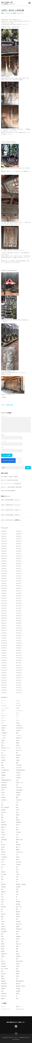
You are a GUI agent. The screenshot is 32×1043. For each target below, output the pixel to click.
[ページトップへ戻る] (16, 1034)
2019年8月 (3, 633)
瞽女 (2, 879)
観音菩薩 (18, 956)
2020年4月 (18, 623)
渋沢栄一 (3, 859)
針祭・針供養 (4, 968)
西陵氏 (2, 956)
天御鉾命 (3, 772)
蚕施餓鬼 (18, 936)
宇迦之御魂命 (19, 790)
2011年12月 (19, 690)
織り (2, 909)
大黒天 (2, 767)
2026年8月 (3, 531)
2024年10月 (4, 558)
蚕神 (2, 941)
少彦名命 (18, 795)
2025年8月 (3, 546)
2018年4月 (18, 650)
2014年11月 (4, 685)
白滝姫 (17, 874)
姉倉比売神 (4, 787)
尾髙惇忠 (3, 797)
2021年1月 (18, 613)
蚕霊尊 (2, 949)
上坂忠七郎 (4, 725)
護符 (17, 959)
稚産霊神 (3, 891)
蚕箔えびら (18, 944)
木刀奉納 (18, 832)
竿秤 (2, 896)
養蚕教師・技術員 (20, 986)
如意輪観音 (4, 785)
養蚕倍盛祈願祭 (20, 981)
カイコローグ (7, 2)
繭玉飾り (18, 914)
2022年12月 (4, 586)
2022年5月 (18, 593)
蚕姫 (2, 934)
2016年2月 (3, 677)
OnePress (21, 1037)
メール (3, 441)
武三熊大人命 (19, 852)
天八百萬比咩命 (5, 770)
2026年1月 (18, 538)
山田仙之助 (18, 800)
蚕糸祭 (2, 946)
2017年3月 (3, 665)
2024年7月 (18, 561)
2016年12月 (19, 668)
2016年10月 (19, 670)
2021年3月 (18, 610)
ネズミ (2, 718)
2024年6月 (3, 563)
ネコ (17, 715)
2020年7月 (3, 620)
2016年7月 (3, 672)
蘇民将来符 (18, 929)
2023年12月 (4, 571)
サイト (3, 447)
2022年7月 (18, 590)
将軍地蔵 (18, 792)
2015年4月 (3, 682)
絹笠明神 (18, 904)
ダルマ (17, 713)
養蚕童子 (3, 988)
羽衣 (17, 919)
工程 (17, 802)
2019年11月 (4, 630)
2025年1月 (18, 553)
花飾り (2, 924)
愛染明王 (3, 822)
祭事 (2, 889)
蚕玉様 (11, 405)
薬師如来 (3, 929)
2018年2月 (18, 653)
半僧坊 (2, 757)
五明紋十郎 (18, 738)
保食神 (17, 740)
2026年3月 (18, 536)
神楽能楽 (3, 887)
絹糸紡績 (3, 906)
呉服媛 (17, 760)
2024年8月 (3, 561)
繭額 (8, 405)
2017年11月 (4, 658)
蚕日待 (2, 939)
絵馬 (2, 904)
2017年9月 (3, 660)
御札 (2, 820)
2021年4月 (3, 610)
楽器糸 (2, 847)
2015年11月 (19, 677)
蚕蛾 (17, 946)
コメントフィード (5, 1009)
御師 (2, 817)
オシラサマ (4, 705)
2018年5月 (3, 650)
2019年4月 (3, 638)
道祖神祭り (4, 966)
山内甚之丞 (4, 800)
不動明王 (3, 728)
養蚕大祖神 (4, 983)
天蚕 (17, 780)
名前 (3, 435)
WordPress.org (19, 1009)
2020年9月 (18, 618)
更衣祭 (2, 832)
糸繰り (2, 899)
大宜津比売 (18, 765)
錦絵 (2, 971)
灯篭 (2, 862)
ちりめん (3, 715)
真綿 (17, 877)
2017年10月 (19, 658)
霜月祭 (17, 976)
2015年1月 (18, 682)
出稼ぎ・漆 (18, 750)
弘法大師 (3, 812)
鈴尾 (17, 968)
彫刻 (17, 812)
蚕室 (17, 934)
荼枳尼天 (3, 926)
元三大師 (18, 748)
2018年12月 (4, 643)
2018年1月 (3, 655)
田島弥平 (3, 872)
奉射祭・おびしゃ (20, 782)
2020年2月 (18, 625)
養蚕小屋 (18, 983)
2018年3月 (3, 653)
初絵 (17, 752)
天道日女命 (4, 782)
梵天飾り (3, 844)
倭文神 (17, 745)
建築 (17, 807)
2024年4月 (3, 566)
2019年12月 (19, 628)
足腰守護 (3, 963)
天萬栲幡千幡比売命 (6, 780)
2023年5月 (18, 578)
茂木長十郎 (18, 924)
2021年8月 (3, 605)
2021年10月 (4, 603)
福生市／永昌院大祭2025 (7, 505)
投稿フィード (19, 1006)
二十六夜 (3, 738)
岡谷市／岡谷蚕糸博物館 (7, 500)
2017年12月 (19, 655)
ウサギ (17, 700)
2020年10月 (4, 618)
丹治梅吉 (18, 730)
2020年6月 (18, 620)
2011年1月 (3, 692)
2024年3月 (18, 566)
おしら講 (18, 705)
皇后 (2, 877)
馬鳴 (2, 991)
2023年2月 (3, 583)
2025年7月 (18, 546)
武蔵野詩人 (17, 520)
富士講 (2, 792)
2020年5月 (3, 623)
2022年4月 (3, 595)
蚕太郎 (17, 931)
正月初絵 (3, 852)
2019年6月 (3, 635)
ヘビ (17, 718)
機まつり (18, 847)
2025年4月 (3, 551)
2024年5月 (18, 563)
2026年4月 (3, 536)
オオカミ (18, 703)
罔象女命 (18, 916)
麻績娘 (2, 998)
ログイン (3, 1006)
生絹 (17, 869)
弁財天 (17, 810)
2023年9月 (18, 573)
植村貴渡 (18, 844)
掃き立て (18, 824)
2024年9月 (18, 558)
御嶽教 (17, 815)
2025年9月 (18, 543)
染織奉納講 (4, 839)
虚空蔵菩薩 (4, 931)
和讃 (2, 762)
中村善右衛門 (19, 728)
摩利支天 (3, 827)
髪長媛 (17, 993)
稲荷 (2, 894)
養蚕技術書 (4, 986)
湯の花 (17, 859)
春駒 (17, 829)
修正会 (2, 743)
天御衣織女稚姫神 (20, 770)
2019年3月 (18, 638)
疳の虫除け (4, 874)
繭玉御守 (3, 914)
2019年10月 (19, 630)
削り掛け (3, 755)
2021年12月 (4, 600)
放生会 (2, 829)
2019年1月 (18, 640)
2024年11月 (19, 556)
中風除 (2, 730)
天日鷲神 (18, 772)
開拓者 (17, 973)
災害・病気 (18, 862)
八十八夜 (3, 750)
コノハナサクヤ (5, 708)
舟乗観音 (18, 921)
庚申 (17, 805)
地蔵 (2, 765)
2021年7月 (18, 605)
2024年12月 (4, 556)
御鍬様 (17, 820)
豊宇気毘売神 (19, 961)
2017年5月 (3, 663)
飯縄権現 (3, 981)
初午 (2, 752)
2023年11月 (19, 571)
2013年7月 (18, 687)
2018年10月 (4, 645)
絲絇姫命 (18, 901)
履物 (17, 797)
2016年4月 (3, 675)
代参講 (2, 740)
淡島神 (17, 857)
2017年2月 (18, 665)
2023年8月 (3, 576)
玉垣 (17, 867)
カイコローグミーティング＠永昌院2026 (11, 483)
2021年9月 (18, 603)
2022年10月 (4, 588)
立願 (17, 894)
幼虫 (2, 805)
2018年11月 (19, 643)
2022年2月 (3, 598)
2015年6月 (3, 680)
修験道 (17, 743)
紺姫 (2, 901)
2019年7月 (18, 633)
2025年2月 (3, 553)
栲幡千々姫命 (19, 839)
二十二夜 (18, 735)
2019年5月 (18, 635)
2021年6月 (3, 608)
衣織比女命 (4, 954)
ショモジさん (19, 710)
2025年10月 (4, 543)
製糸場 (17, 954)
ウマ (2, 703)
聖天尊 (2, 921)
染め (17, 837)
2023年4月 (3, 581)
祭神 (17, 889)
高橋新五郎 (4, 993)
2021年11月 (19, 600)
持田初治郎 (4, 824)
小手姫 (2, 795)
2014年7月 (18, 685)
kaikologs (20, 13)
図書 (17, 762)
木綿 (17, 834)
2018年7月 (3, 648)
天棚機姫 (3, 775)
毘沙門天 (3, 854)
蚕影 (2, 936)
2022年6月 (3, 593)
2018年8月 (18, 645)
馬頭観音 (18, 988)
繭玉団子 (18, 911)
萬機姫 (17, 926)
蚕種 (17, 941)
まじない (3, 720)
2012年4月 (3, 690)
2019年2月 (3, 640)
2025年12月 (4, 541)
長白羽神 (3, 973)
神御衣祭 (3, 884)
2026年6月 (3, 533)
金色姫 (17, 966)
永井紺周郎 (4, 857)
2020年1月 (3, 628)
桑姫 (17, 842)
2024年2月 (3, 568)
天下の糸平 (18, 767)
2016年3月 (18, 675)
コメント (4, 416)
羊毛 (2, 919)
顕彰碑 (2, 978)
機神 (2, 849)
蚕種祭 (2, 944)
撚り (17, 827)
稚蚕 (17, 891)
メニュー (29, 3)
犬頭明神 (18, 864)
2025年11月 (19, 541)
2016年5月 (18, 672)
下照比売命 (18, 725)
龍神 (17, 998)
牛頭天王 (3, 864)
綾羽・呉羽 (18, 906)
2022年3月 (18, 595)
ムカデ (17, 720)
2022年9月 (18, 588)
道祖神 (17, 963)
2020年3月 (3, 625)
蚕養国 (2, 951)
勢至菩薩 (18, 755)
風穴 (17, 978)
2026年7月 (18, 531)
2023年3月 (18, 581)
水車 (17, 854)
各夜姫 (17, 757)
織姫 (17, 909)
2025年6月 (3, 548)
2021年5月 (18, 608)
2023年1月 (18, 583)
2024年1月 (18, 568)
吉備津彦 (3, 760)
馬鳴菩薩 (18, 991)
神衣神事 (18, 887)
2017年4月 (18, 663)
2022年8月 (3, 590)
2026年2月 (3, 538)
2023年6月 (3, 578)
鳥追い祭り (4, 996)
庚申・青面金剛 (5, 807)
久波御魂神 (4, 733)
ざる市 (2, 710)
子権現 (2, 790)
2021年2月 (3, 613)
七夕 (2, 723)
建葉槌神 (3, 810)
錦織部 (17, 971)
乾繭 (17, 733)
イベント (3, 700)
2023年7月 (18, 576)
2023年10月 (4, 573)
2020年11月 (19, 615)
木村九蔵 (3, 834)
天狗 (2, 777)
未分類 (2, 837)
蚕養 (17, 949)
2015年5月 (18, 680)
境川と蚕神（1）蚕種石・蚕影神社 (9, 476)
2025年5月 (18, 548)
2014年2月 (3, 687)
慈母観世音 (18, 822)
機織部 (17, 849)
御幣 (17, 817)
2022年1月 (18, 598)
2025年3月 (18, 551)
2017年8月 (18, 660)
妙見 (17, 785)
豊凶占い (3, 961)
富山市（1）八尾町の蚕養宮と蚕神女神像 (11, 487)
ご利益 (17, 708)
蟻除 (17, 951)
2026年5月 (18, 533)
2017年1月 (3, 668)
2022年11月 (19, 586)
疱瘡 (17, 872)
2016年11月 (4, 670)
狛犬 (2, 867)
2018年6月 (18, 648)
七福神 (17, 723)
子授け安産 (18, 787)
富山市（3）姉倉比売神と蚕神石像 (9, 480)
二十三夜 (3, 735)
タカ (2, 713)
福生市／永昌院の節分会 (7, 520)
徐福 (2, 815)
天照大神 (18, 775)
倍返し (2, 745)
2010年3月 (18, 692)
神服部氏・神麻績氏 (21, 884)
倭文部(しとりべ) (5, 748)
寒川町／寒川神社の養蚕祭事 (8, 490)
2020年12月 (4, 615)
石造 (17, 879)
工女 (2, 802)
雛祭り (2, 976)
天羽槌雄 (18, 777)
